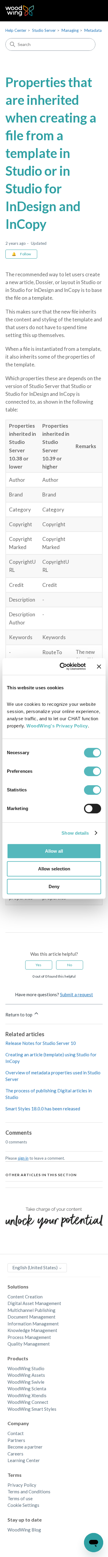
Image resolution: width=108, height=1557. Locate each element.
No (69, 965)
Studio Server (44, 30)
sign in (23, 1158)
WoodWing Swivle (26, 1382)
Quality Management (29, 1343)
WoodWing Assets (26, 1375)
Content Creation (25, 1296)
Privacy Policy (22, 1485)
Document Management (32, 1316)
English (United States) (35, 1267)
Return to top (19, 1014)
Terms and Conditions (29, 1491)
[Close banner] (99, 666)
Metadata (93, 30)
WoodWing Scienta (27, 1388)
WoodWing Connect (28, 1402)
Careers (15, 1453)
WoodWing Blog (24, 1529)
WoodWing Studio (26, 1368)
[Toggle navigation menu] (92, 11)
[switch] (92, 771)
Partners (16, 1440)
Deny (54, 886)
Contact (16, 1433)
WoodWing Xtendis (27, 1395)
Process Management (29, 1337)
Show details (75, 833)
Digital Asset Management (34, 1303)
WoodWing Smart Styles (32, 1409)
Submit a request (76, 994)
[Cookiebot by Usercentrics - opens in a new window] (63, 666)
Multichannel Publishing (32, 1310)
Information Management (33, 1323)
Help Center (15, 30)
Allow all (54, 851)
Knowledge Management (32, 1330)
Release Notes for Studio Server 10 (40, 1043)
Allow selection (54, 868)
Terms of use (20, 1498)
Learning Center (24, 1460)
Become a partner (25, 1446)
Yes (38, 965)
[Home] (19, 10)
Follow (25, 254)
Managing (70, 30)
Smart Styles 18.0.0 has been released (42, 1108)
